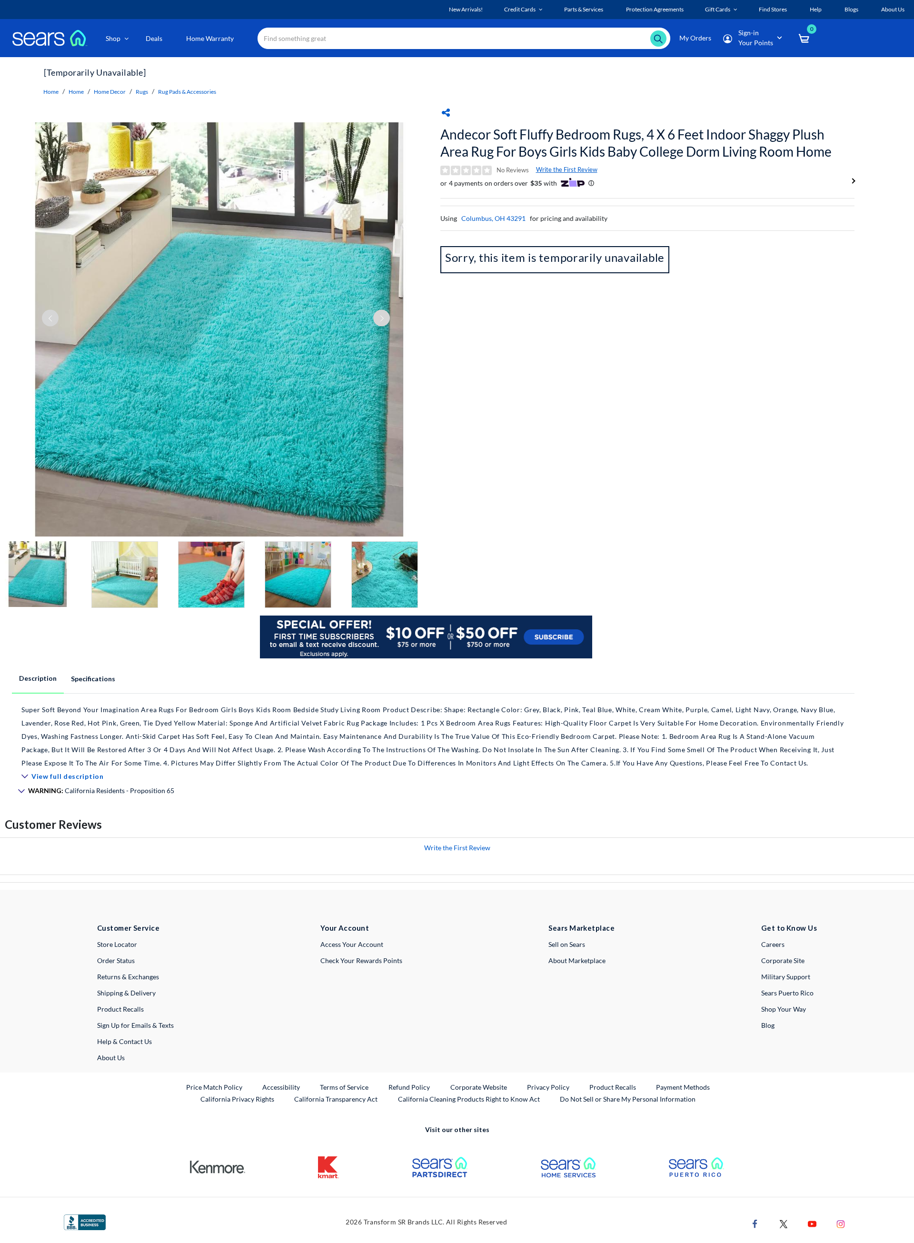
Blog (768, 1025)
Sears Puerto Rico (787, 993)
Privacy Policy (548, 1087)
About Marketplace (577, 960)
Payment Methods (683, 1087)
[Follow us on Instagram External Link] (840, 1223)
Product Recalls (120, 1009)
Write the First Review (566, 169)
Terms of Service (344, 1087)
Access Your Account (351, 944)
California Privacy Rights (237, 1099)
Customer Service (128, 928)
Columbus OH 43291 (493, 218)
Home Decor (110, 91)
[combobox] (464, 38)
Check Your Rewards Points (361, 960)
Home (51, 91)
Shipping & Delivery (126, 993)
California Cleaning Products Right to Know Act (469, 1099)
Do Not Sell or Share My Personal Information (627, 1099)
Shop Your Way (783, 1009)
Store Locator (117, 944)
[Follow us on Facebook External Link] (755, 1223)
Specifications (93, 679)
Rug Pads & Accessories (187, 91)
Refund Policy (409, 1087)
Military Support (785, 977)
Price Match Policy (214, 1087)
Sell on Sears (566, 944)
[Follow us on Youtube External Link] (812, 1223)
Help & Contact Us (124, 1041)
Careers (773, 944)
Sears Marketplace (581, 928)
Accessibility (281, 1087)
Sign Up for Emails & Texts (135, 1025)
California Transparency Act (336, 1099)
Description (38, 678)
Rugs (142, 91)
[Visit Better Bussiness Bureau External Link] (85, 1221)
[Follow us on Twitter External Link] (783, 1223)
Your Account (344, 928)
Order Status (116, 960)
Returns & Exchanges (128, 977)
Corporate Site (783, 960)
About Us (111, 1058)
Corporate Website (479, 1087)
